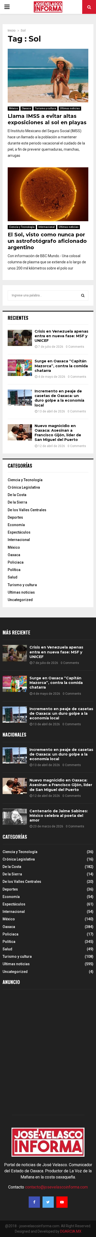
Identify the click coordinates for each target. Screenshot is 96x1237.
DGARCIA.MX (70, 1231)
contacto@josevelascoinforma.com (56, 1187)
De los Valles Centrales (27, 510)
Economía (16, 525)
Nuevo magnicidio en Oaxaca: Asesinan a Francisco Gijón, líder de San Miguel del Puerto (58, 432)
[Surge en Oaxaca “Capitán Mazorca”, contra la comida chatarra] (20, 368)
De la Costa (17, 495)
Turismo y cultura (45, 108)
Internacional (46, 227)
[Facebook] (34, 1202)
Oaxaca (26, 108)
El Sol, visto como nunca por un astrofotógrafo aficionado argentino (47, 240)
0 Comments (75, 347)
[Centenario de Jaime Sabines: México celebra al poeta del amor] (15, 817)
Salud (12, 577)
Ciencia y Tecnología (22, 227)
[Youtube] (62, 1202)
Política (14, 570)
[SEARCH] (82, 295)
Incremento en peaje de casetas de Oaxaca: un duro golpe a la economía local (59, 398)
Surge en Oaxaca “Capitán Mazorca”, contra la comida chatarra (61, 366)
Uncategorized (20, 600)
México (13, 108)
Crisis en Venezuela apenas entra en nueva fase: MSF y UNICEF (61, 336)
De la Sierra (17, 502)
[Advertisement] (48, 1053)
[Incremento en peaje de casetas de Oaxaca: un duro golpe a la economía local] (20, 398)
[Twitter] (48, 1202)
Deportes (15, 517)
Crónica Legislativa (24, 487)
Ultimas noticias (70, 108)
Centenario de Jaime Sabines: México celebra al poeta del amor (58, 816)
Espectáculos (19, 532)
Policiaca (16, 562)
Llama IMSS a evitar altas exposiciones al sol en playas (47, 119)
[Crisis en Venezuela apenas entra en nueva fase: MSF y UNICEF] (20, 338)
